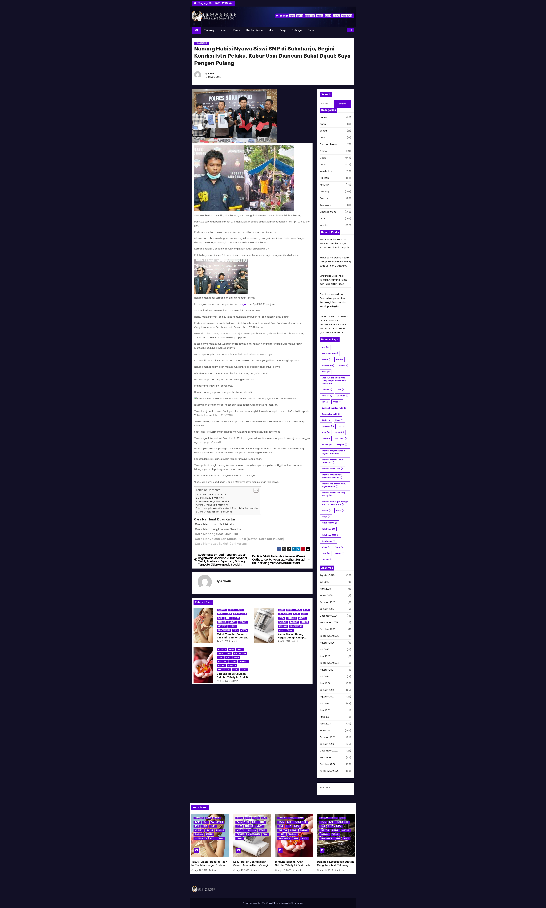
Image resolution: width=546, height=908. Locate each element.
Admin (211, 74)
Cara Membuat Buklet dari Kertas (215, 511)
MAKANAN (243, 622)
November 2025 (329, 622)
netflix (340, 510)
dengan (243, 304)
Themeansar (297, 903)
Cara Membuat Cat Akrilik (211, 497)
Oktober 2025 (327, 629)
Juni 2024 (325, 683)
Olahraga (297, 30)
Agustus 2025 (327, 642)
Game (311, 30)
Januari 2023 (327, 744)
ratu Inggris (328, 541)
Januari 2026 (327, 609)
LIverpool (342, 444)
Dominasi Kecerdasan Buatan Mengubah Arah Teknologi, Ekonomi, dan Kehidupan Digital (335, 867)
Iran (342, 426)
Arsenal (326, 359)
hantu (236, 618)
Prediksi (233, 626)
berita (231, 610)
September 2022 (329, 771)
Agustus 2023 (327, 696)
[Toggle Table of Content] (254, 490)
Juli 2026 (324, 582)
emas (229, 614)
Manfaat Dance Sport (332, 468)
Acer (325, 347)
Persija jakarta (330, 523)
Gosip (283, 30)
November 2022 (329, 757)
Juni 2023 (325, 710)
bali (339, 359)
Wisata (236, 30)
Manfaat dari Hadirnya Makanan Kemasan (332, 476)
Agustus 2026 (327, 575)
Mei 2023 (324, 717)
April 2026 (325, 588)
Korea (326, 438)
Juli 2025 (324, 649)
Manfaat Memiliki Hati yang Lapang (333, 494)
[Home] (196, 30)
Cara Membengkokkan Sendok (213, 501)
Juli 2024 (324, 676)
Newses (284, 903)
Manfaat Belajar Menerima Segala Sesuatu (333, 452)
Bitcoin (320, 16)
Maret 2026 (326, 595)
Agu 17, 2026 (223, 641)
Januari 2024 (327, 690)
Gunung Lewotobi (331, 414)
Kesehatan (222, 622)
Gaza (337, 402)
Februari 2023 (327, 737)
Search (342, 103)
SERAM (326, 547)
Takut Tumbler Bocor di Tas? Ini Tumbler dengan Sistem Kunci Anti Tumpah (334, 243)
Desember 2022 (329, 750)
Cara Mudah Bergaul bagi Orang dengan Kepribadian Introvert (334, 381)
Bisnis (223, 30)
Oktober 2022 (327, 764)
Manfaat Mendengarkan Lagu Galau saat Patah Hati (335, 503)
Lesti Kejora (341, 438)
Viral (271, 30)
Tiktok (326, 553)
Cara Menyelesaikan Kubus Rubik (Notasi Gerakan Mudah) (228, 508)
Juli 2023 (324, 703)
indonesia (309, 16)
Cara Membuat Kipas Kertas (211, 494)
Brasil (326, 371)
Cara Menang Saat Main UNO (213, 504)
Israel (326, 432)
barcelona (328, 365)
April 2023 (325, 723)
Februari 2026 (327, 602)
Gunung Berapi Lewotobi (334, 408)
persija (300, 16)
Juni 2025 (325, 656)
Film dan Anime (254, 30)
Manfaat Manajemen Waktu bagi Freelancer (334, 485)
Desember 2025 (329, 615)
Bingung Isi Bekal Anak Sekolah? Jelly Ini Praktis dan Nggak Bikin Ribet (233, 677)
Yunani (326, 559)
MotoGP (326, 510)
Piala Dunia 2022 (330, 535)
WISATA (339, 553)
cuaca (220, 614)
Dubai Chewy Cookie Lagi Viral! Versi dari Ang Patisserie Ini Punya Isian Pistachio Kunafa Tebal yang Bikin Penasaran (334, 324)
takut (339, 547)
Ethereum (342, 396)
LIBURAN (233, 622)
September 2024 (329, 663)
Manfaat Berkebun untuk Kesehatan (332, 461)
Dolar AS (327, 396)
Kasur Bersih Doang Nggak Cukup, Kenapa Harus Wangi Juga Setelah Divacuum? (335, 261)
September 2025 (329, 636)
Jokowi (336, 16)
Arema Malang (330, 353)
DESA (340, 389)
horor (292, 16)
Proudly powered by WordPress (257, 903)
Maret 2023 (326, 730)
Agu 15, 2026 (327, 870)
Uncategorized (201, 43)
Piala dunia (347, 16)
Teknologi (209, 30)
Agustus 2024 (327, 669)
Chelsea (327, 389)
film (325, 402)
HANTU (328, 16)
